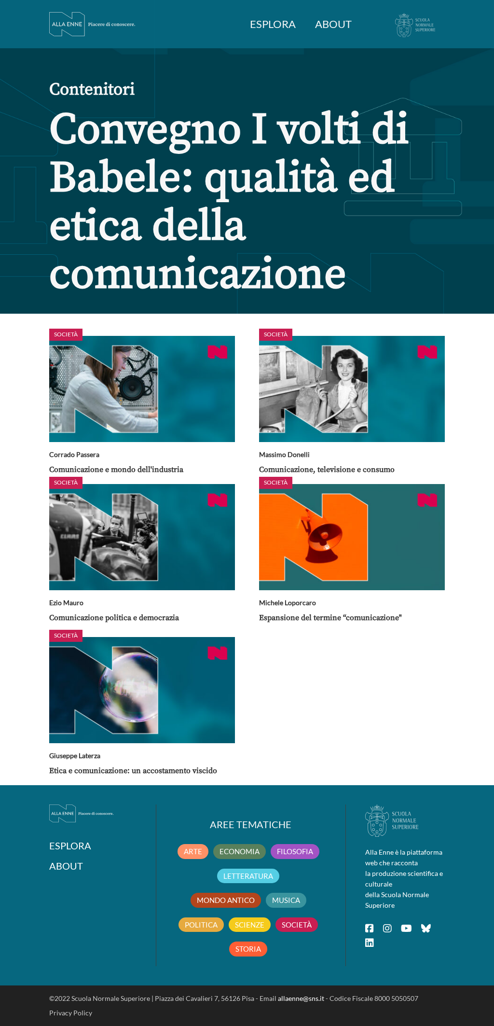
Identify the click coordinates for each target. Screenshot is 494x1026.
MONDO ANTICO (226, 900)
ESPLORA (273, 23)
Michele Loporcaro (287, 602)
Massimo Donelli (284, 454)
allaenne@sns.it (301, 998)
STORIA (248, 948)
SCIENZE (249, 924)
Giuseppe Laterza (74, 755)
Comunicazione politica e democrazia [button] (114, 618)
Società (66, 334)
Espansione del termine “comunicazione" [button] (330, 618)
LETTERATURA (248, 876)
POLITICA (201, 924)
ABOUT (333, 23)
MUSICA (286, 900)
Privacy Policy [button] (70, 1013)
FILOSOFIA (295, 851)
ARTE (193, 851)
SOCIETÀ (297, 924)
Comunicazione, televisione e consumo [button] (327, 469)
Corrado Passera (74, 454)
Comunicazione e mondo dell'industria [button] (116, 469)
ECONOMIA (240, 851)
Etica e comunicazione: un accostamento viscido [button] (133, 771)
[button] (141, 389)
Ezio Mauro (66, 602)
